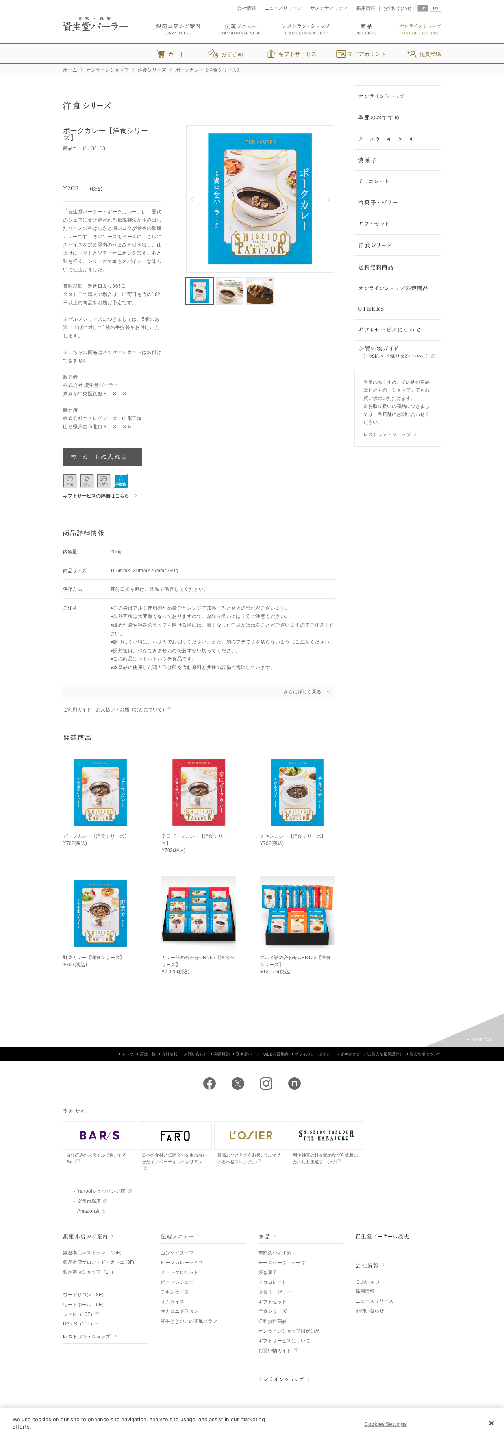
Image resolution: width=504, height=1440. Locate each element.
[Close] (491, 1423)
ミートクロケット (179, 1272)
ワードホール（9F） (84, 1304)
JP (422, 8)
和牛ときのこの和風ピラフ (189, 1321)
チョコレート (272, 1282)
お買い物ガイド (274, 1350)
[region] (252, 1424)
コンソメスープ (177, 1253)
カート (176, 54)
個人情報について (425, 1054)
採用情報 (365, 8)
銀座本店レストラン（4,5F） (93, 1252)
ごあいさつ (367, 1282)
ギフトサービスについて (284, 1341)
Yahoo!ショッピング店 (101, 1191)
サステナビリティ (329, 8)
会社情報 (246, 8)
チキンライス (175, 1292)
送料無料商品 (272, 1321)
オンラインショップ (107, 70)
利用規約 (222, 1054)
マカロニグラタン (179, 1311)
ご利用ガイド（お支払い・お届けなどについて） (115, 709)
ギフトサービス (297, 54)
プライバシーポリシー (314, 1054)
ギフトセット (272, 1302)
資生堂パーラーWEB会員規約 (262, 1054)
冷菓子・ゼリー (274, 1292)
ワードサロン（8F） (84, 1295)
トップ (127, 1054)
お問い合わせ (398, 8)
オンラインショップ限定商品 (289, 1331)
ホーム (70, 70)
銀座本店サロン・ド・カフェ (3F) (98, 1262)
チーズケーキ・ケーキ (282, 1262)
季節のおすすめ (274, 1253)
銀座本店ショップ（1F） (89, 1272)
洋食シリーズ (152, 70)
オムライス (172, 1302)
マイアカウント (367, 54)
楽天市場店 (89, 1201)
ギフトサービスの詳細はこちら (96, 496)
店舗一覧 (148, 1054)
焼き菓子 (267, 1272)
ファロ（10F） (79, 1314)
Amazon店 (88, 1211)
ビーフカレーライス (182, 1262)
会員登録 (430, 54)
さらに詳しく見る (302, 691)
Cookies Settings (385, 1424)
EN (435, 8)
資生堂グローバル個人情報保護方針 (371, 1054)
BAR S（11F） (79, 1324)
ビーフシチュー (177, 1282)
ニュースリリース (283, 8)
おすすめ (232, 54)
